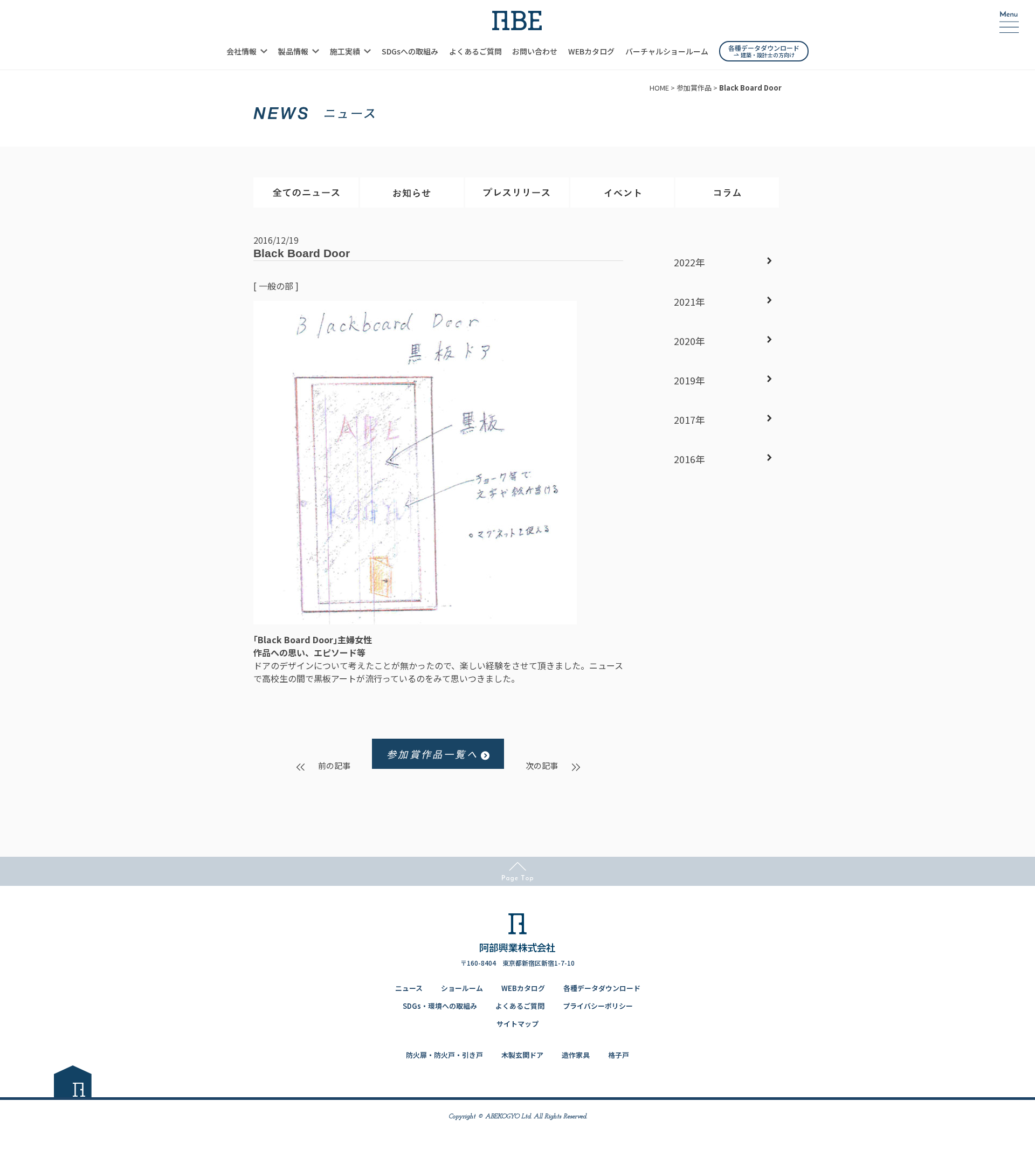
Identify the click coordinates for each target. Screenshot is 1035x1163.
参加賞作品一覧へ (432, 754)
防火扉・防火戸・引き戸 (444, 1055)
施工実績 (345, 51)
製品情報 (293, 51)
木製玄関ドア (522, 1055)
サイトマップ (517, 1024)
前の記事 (334, 765)
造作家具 (576, 1055)
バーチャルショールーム (666, 51)
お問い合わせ (534, 51)
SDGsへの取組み (410, 51)
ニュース (409, 988)
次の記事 (542, 765)
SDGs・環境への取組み (440, 1006)
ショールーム (462, 988)
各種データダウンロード (601, 988)
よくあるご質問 (475, 51)
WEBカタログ (591, 51)
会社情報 (241, 51)
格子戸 (618, 1055)
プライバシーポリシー (598, 1006)
